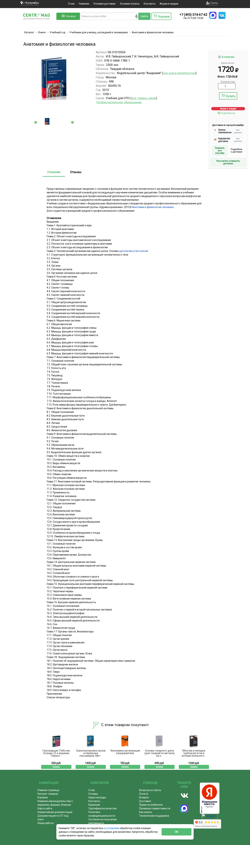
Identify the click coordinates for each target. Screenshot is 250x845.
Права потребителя (151, 804)
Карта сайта (45, 808)
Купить (231, 96)
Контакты (149, 3)
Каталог (71, 16)
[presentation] (35, 122)
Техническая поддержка (154, 815)
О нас (71, 3)
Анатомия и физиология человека (152, 207)
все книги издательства (179, 73)
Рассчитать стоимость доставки (228, 162)
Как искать (145, 812)
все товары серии (143, 98)
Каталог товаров (48, 793)
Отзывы (75, 172)
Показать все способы (219, 151)
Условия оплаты (129, 3)
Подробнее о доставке (236, 150)
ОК (176, 831)
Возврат (144, 797)
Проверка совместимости (154, 808)
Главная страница (48, 790)
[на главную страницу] (38, 23)
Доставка (145, 801)
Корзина (43, 797)
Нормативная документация (55, 812)
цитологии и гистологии (133, 251)
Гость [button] (214, 3)
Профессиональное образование (119, 102)
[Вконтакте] (184, 795)
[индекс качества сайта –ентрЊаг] (210, 817)
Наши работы (46, 823)
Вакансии (94, 804)
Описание (53, 172)
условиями (113, 828)
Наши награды (97, 797)
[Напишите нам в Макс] (213, 15)
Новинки (84, 3)
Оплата (143, 793)
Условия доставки (104, 3)
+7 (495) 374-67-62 (193, 14)
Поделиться (227, 113)
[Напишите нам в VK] (222, 15)
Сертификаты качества (102, 808)
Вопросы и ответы (150, 790)
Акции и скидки (169, 3)
